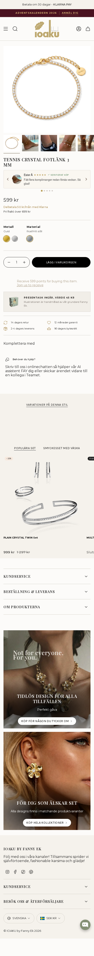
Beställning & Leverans (29, 591)
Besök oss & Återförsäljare (33, 901)
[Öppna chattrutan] (85, 925)
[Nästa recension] (86, 179)
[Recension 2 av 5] (44, 190)
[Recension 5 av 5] (52, 190)
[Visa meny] (5, 29)
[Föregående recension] (8, 179)
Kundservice (17, 576)
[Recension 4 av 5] (49, 190)
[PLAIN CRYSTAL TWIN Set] (43, 495)
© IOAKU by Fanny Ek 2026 (22, 930)
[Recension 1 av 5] (42, 191)
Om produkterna (21, 607)
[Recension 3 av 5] (47, 190)
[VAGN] (87, 29)
